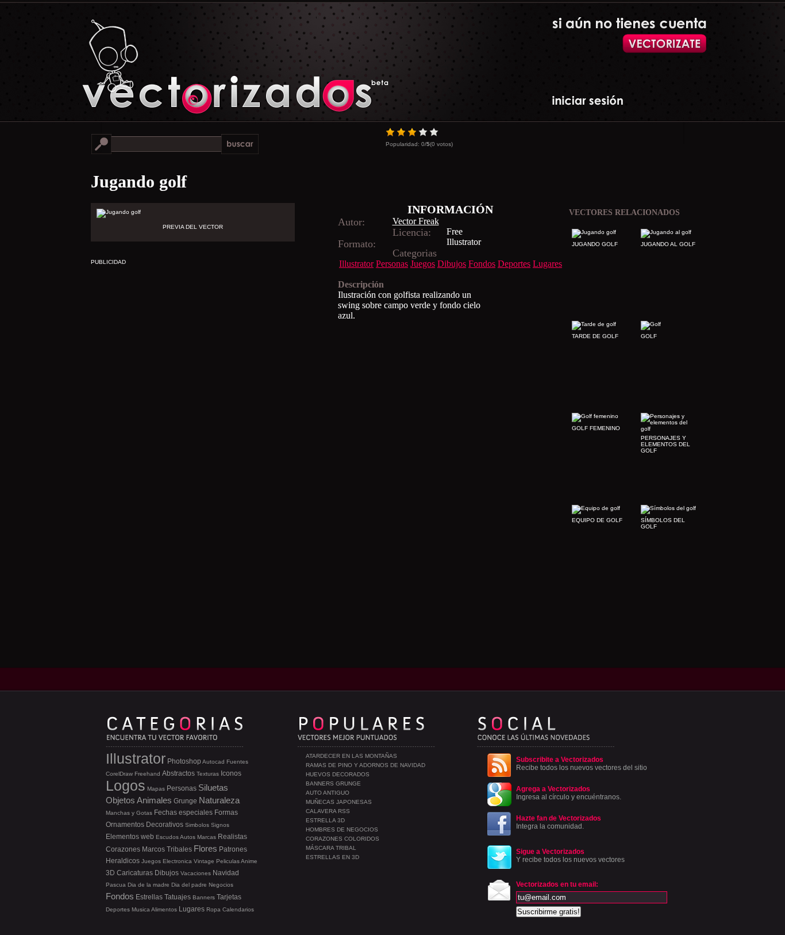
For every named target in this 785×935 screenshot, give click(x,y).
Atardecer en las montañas (351, 756)
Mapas (156, 788)
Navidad (226, 873)
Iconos (231, 773)
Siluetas (213, 787)
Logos (125, 785)
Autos (187, 837)
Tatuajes (177, 897)
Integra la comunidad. (558, 822)
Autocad (213, 761)
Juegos (422, 264)
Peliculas (228, 861)
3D (110, 873)
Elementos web (130, 837)
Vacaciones (195, 873)
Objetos (120, 800)
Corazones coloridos (342, 839)
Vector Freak (415, 221)
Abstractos (178, 773)
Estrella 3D (325, 820)
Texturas (208, 774)
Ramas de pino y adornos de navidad (365, 765)
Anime (249, 861)
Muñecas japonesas (339, 802)
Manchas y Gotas (129, 813)
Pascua (116, 885)
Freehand (147, 774)
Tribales (179, 849)
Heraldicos (123, 861)
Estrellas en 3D (332, 857)
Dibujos (451, 264)
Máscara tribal (331, 848)
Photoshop (184, 761)
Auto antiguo (327, 793)
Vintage (204, 861)
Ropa (213, 909)
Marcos (153, 849)
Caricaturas (135, 873)
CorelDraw (119, 774)
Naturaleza (219, 800)
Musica (141, 909)
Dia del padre (189, 885)
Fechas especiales (183, 812)
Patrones (233, 849)
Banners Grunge (333, 783)
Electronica (177, 861)
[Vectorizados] (183, 58)
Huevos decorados (338, 774)
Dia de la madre (149, 885)
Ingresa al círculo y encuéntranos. (568, 793)
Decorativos (164, 825)
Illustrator (356, 264)
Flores (205, 848)
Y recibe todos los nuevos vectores (570, 856)
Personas (392, 264)
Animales (154, 800)
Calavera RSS (328, 811)
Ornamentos (125, 825)
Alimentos (164, 909)
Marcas (206, 837)
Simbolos (197, 825)
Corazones (123, 849)
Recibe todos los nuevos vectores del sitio (581, 764)
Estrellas (149, 897)
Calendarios (238, 909)
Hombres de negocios (342, 829)
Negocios (221, 885)
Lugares (547, 264)
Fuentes (237, 761)
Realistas (232, 837)
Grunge (185, 801)
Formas (226, 812)
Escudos (167, 837)
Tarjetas (229, 897)
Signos (220, 825)
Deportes (514, 264)
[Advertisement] (292, 401)
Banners (204, 897)
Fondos (481, 264)
